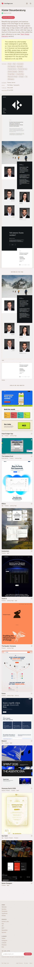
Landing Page (13, 435)
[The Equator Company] (17, 623)
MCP (3, 928)
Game (8, 885)
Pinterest (4, 945)
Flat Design (10, 85)
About (31, 963)
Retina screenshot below (18, 52)
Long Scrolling (19, 74)
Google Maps (11, 74)
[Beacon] (17, 718)
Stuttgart (21, 76)
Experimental (5, 458)
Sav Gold (4, 836)
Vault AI (4, 598)
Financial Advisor (12, 69)
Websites (4, 907)
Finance (9, 82)
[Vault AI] (17, 576)
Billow (4, 504)
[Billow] (17, 481)
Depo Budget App (7, 434)
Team (14, 64)
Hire (3, 923)
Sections (4, 909)
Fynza (4, 693)
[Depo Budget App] (17, 411)
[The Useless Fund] (17, 446)
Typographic (16, 85)
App (2, 435)
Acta (8, 87)
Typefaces (4, 913)
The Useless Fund (7, 456)
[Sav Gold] (17, 813)
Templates (4, 911)
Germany (21, 71)
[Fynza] (17, 671)
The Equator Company (9, 646)
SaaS (8, 553)
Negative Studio (7, 13)
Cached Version (7, 17)
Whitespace (11, 79)
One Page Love (8, 3)
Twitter (3, 938)
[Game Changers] (17, 861)
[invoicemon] (17, 528)
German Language (12, 71)
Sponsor (4, 932)
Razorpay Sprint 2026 (9, 788)
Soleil (11, 87)
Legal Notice (19, 963)
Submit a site (5, 921)
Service (13, 82)
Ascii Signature (11, 66)
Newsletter (5, 930)
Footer (9, 64)
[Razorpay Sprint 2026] (17, 766)
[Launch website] (31, 434)
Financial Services (22, 69)
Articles (4, 915)
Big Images (20, 66)
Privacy (26, 963)
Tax (26, 76)
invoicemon (5, 551)
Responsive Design (12, 76)
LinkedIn (4, 942)
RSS (3, 947)
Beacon (4, 741)
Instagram (4, 940)
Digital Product (6, 790)
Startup (17, 695)
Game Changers (7, 883)
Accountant (20, 64)
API (2, 926)
